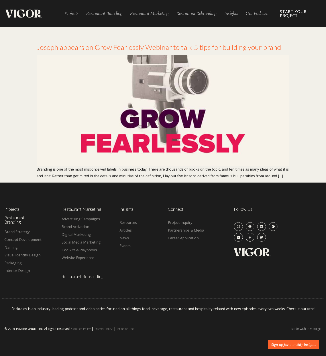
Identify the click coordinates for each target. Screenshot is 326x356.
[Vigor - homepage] (24, 14)
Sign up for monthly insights (293, 345)
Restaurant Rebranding (83, 276)
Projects (71, 13)
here (310, 309)
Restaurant (104, 13)
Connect (175, 209)
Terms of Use (125, 328)
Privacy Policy (103, 328)
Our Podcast (256, 13)
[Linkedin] (261, 226)
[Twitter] (261, 237)
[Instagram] (238, 226)
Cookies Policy (81, 328)
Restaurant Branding (14, 219)
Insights (231, 13)
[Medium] (238, 237)
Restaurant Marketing (81, 209)
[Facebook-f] (250, 237)
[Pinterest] (273, 226)
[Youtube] (250, 226)
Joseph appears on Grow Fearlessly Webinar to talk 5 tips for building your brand (159, 47)
